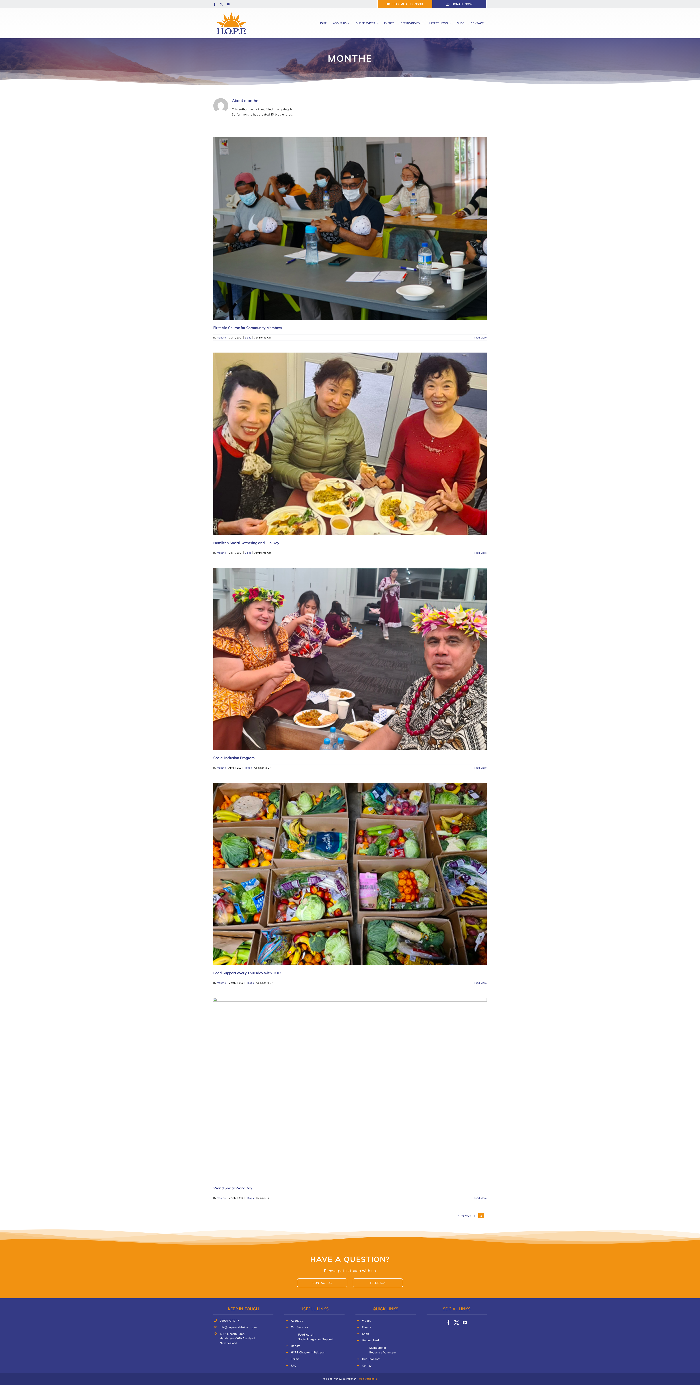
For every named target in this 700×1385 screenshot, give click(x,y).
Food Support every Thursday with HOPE (248, 973)
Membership (377, 1347)
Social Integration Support (315, 1339)
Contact (367, 1365)
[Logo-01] (231, 11)
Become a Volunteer (382, 1352)
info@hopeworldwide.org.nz (238, 1327)
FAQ (293, 1365)
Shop (365, 1334)
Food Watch (306, 1334)
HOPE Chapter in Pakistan (308, 1352)
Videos (366, 1320)
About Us (297, 1320)
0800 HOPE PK (230, 1320)
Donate (295, 1346)
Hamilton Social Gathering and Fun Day (246, 542)
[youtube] (228, 4)
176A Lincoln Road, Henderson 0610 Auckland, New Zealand (238, 1338)
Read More (480, 337)
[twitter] (221, 4)
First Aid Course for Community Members (247, 327)
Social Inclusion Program (234, 757)
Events (366, 1327)
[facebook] (214, 4)
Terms (295, 1359)
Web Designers (368, 1378)
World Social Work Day (232, 1188)
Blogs (248, 337)
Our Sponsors (371, 1359)
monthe (221, 337)
